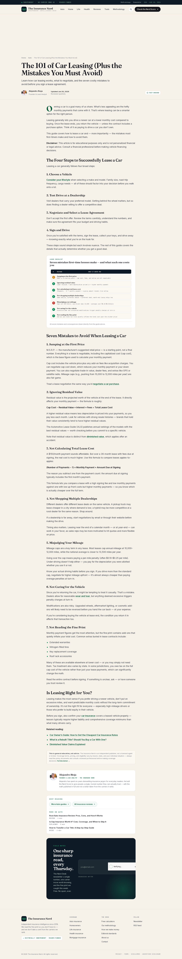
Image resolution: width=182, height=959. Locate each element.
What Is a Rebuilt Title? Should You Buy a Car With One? (78, 739)
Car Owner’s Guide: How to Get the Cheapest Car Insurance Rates (84, 735)
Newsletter (138, 921)
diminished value (95, 436)
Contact (105, 942)
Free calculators (108, 921)
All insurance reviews (83, 804)
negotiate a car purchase (106, 384)
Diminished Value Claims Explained (67, 744)
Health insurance (76, 933)
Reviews (97, 9)
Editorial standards (109, 933)
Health (87, 9)
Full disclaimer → (63, 761)
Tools (106, 9)
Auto (62, 9)
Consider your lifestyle (58, 180)
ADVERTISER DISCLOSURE (151, 954)
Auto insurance (76, 921)
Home (70, 9)
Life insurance (75, 929)
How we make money (110, 929)
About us (105, 937)
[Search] (131, 9)
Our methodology (109, 925)
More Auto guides (59, 804)
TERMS (126, 954)
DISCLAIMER (135, 954)
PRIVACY (119, 954)
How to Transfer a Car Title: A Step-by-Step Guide (71, 829)
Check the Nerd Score (146, 9)
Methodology (119, 9)
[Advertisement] (91, 32)
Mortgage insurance (78, 937)
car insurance (88, 715)
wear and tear (82, 596)
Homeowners (75, 925)
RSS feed (137, 925)
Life (78, 9)
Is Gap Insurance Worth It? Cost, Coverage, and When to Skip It (77, 823)
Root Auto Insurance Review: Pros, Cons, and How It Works (76, 817)
